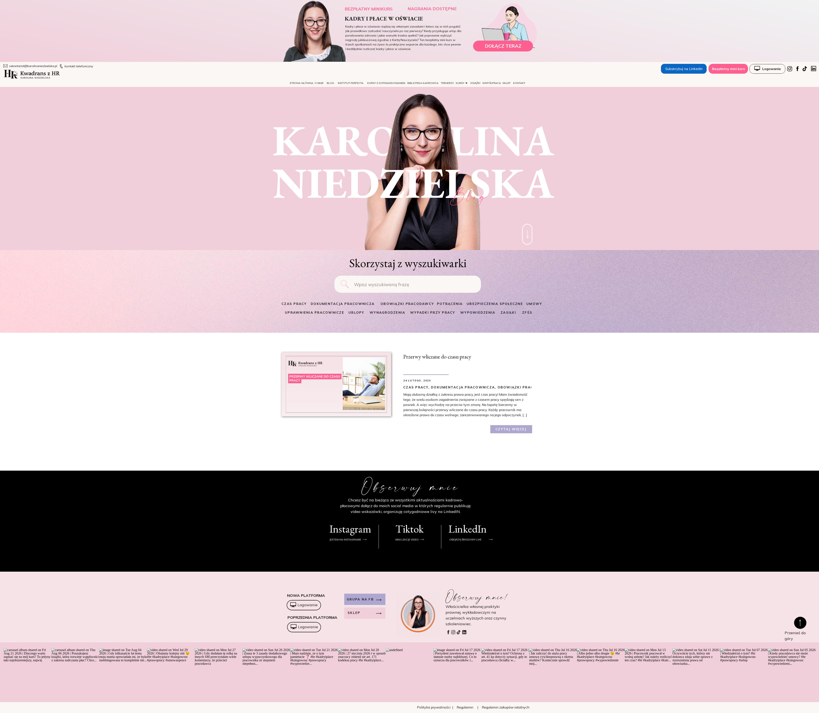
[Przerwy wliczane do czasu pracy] (336, 384)
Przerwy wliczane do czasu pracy (437, 356)
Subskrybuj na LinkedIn (684, 69)
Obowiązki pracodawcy (524, 387)
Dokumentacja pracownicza (463, 387)
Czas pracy (415, 387)
